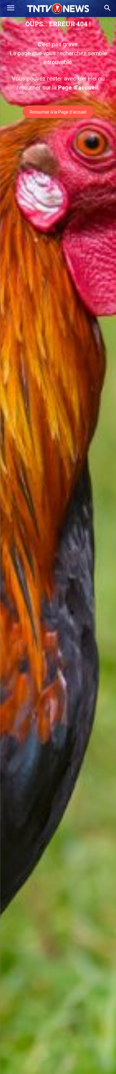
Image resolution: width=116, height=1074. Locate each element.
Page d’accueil (78, 87)
